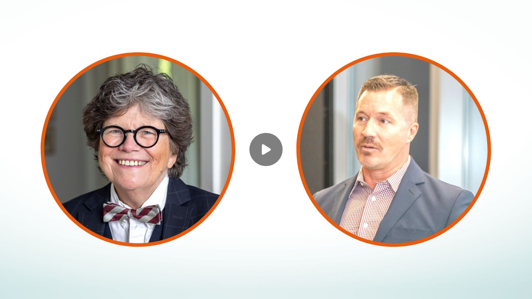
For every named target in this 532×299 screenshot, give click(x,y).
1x (503, 284)
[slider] (266, 275)
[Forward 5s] (61, 287)
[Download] (470, 287)
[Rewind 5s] (28, 287)
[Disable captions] (454, 287)
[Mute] (78, 287)
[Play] (45, 287)
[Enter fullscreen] (520, 287)
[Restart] (11, 287)
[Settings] (487, 287)
